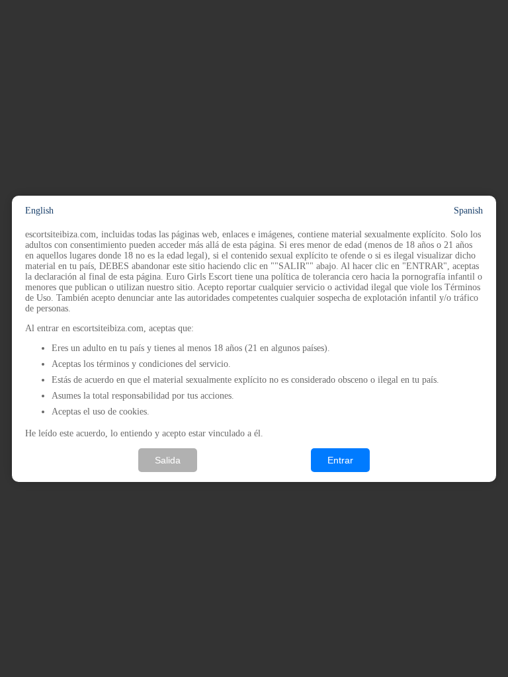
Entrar (340, 460)
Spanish (468, 211)
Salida (168, 460)
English (39, 211)
